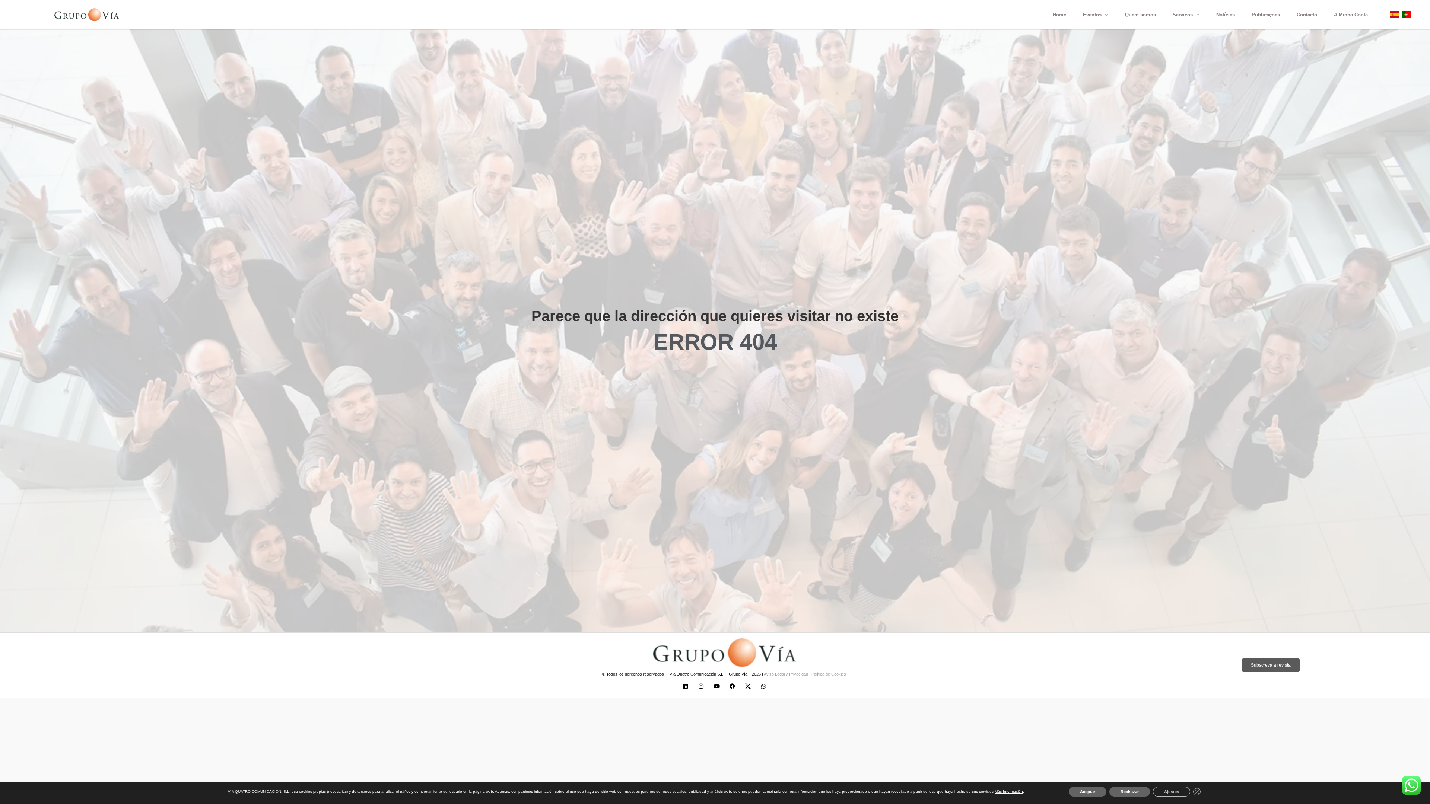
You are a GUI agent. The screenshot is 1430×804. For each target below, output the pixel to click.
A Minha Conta (1351, 14)
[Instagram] (701, 686)
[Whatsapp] (763, 686)
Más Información (1009, 791)
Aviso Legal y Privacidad (786, 674)
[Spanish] (1394, 16)
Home (1059, 14)
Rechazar (1130, 791)
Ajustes (1171, 791)
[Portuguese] (1406, 16)
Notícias (1225, 14)
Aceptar (1087, 791)
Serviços (1183, 14)
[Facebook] (732, 686)
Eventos (1092, 14)
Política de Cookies (828, 674)
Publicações (1266, 14)
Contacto (1307, 14)
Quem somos (1140, 14)
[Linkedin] (685, 686)
